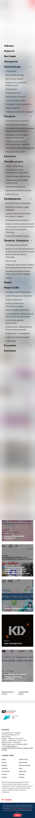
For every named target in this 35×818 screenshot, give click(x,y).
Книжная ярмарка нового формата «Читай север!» (18, 272)
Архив (8, 278)
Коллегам (10, 345)
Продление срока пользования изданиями (17, 171)
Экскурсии (11, 61)
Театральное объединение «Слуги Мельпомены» (19, 328)
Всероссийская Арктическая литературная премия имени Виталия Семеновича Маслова (20, 253)
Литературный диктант (17, 245)
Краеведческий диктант (17, 220)
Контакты (10, 350)
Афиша (9, 45)
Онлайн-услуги (13, 161)
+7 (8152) (21, 744)
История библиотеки (16, 100)
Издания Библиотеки (15, 151)
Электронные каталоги (17, 124)
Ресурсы (9, 116)
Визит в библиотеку (15, 75)
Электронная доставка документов (17, 181)
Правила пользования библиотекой (16, 83)
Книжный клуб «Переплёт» (18, 292)
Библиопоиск (12, 194)
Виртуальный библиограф (18, 190)
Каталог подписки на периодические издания (17, 142)
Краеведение (12, 198)
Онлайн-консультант (16, 186)
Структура (11, 71)
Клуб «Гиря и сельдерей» (18, 333)
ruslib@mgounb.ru (11, 746)
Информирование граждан (19, 111)
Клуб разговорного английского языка (15, 304)
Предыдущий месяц (8, 693)
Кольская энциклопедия (17, 236)
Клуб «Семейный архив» (17, 337)
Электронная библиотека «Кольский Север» (18, 214)
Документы (11, 89)
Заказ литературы (14, 166)
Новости (9, 50)
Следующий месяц (23, 693)
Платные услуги (13, 93)
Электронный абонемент (18, 176)
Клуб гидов (11, 341)
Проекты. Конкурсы (16, 240)
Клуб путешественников (17, 310)
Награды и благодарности (19, 104)
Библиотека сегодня (15, 96)
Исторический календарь (18, 203)
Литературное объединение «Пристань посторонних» (19, 315)
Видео (8, 282)
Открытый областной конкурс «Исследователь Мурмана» (20, 266)
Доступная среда (14, 79)
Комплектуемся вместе (17, 120)
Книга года (11, 261)
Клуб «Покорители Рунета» (19, 296)
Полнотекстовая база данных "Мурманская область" (20, 129)
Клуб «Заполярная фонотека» (14, 321)
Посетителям (12, 66)
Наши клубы (11, 287)
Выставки (10, 56)
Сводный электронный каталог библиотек (16, 136)
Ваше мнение (12, 108)
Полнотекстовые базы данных (20, 148)
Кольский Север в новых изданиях (17, 208)
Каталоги (10, 156)
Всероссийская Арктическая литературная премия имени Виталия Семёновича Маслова (20, 228)
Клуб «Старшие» (14, 299)
